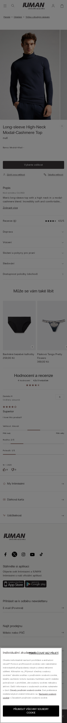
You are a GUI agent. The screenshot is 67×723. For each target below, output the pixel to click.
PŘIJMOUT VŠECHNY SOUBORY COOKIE (31, 711)
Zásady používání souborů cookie (25, 690)
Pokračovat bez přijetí (43, 653)
